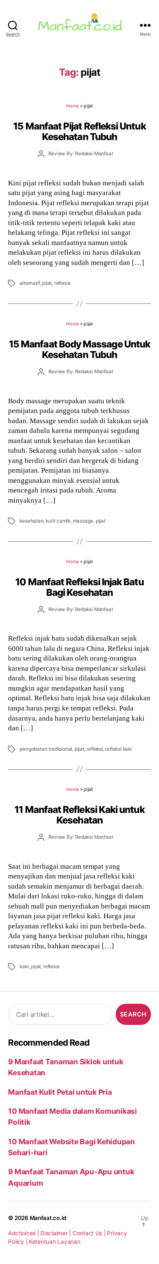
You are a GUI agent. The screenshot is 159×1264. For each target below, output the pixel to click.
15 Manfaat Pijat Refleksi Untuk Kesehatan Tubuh (79, 131)
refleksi (62, 283)
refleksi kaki (118, 749)
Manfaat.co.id (48, 1217)
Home (72, 106)
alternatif (29, 283)
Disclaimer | (56, 1233)
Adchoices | (24, 1233)
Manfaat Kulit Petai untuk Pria (60, 1092)
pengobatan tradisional (46, 749)
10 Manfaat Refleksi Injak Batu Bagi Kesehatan (79, 587)
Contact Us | (90, 1233)
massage (83, 521)
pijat (47, 283)
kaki (24, 966)
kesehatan (31, 521)
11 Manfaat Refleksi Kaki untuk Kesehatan (79, 815)
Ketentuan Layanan (55, 1241)
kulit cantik (58, 521)
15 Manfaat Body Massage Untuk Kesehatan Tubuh (79, 349)
